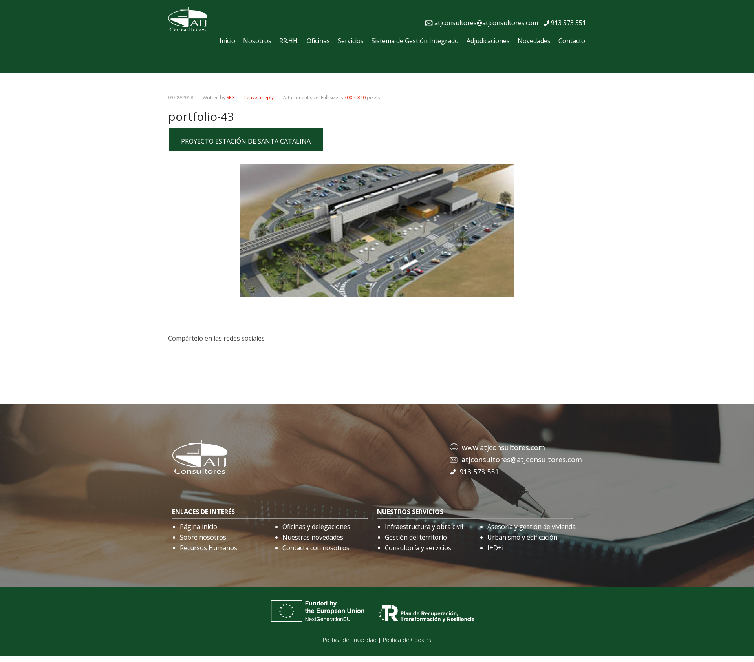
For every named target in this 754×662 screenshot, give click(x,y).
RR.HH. (289, 40)
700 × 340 (355, 97)
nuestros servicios (410, 511)
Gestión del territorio (416, 537)
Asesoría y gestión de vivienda (531, 526)
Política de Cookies (407, 640)
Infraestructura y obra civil (424, 526)
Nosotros (257, 40)
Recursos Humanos (208, 547)
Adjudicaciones (488, 40)
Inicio (227, 40)
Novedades (534, 40)
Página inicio (198, 526)
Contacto (571, 40)
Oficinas (318, 40)
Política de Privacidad (350, 640)
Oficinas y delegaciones (316, 526)
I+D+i (495, 547)
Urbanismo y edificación (522, 537)
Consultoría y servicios (418, 547)
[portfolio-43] (377, 294)
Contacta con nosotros (316, 547)
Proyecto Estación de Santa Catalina (246, 141)
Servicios (351, 40)
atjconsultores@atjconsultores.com (486, 22)
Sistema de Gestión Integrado (415, 40)
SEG (231, 97)
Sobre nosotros (203, 537)
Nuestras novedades (312, 537)
